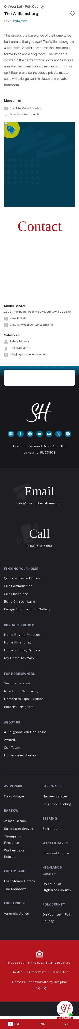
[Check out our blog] (68, 434)
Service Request (17, 683)
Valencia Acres (16, 913)
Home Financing (17, 642)
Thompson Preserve (12, 839)
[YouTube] (39, 434)
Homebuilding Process (22, 650)
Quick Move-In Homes (22, 578)
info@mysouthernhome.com (28, 354)
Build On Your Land (19, 601)
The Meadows (15, 889)
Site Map (16, 972)
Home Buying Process (22, 635)
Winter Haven (55, 843)
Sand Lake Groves (18, 829)
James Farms (15, 821)
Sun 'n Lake (52, 829)
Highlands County (52, 870)
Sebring (50, 818)
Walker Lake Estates (14, 853)
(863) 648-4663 (39, 546)
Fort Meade (14, 871)
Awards (10, 740)
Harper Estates (55, 796)
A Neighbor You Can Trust (25, 732)
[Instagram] (30, 434)
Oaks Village (14, 796)
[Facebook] (20, 434)
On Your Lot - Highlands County (57, 887)
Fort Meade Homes (19, 881)
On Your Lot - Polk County (57, 918)
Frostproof (15, 903)
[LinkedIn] (11, 434)
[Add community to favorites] (72, 13)
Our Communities (18, 586)
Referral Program (18, 707)
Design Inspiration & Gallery (27, 609)
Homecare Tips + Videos (24, 699)
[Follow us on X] (58, 434)
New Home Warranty (21, 691)
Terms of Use (59, 972)
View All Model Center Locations (31, 324)
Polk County (54, 904)
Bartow (11, 810)
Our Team (12, 748)
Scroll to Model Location (26, 108)
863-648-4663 (20, 348)
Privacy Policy (36, 972)
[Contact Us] (49, 434)
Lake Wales (53, 786)
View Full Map (19, 318)
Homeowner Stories (20, 755)
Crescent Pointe (56, 853)
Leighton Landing (57, 804)
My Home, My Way (19, 658)
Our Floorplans (16, 594)
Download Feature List (25, 114)
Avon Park (13, 786)
